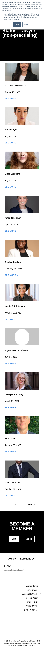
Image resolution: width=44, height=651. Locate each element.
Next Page (30, 504)
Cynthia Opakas (13, 262)
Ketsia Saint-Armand (15, 306)
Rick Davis (10, 438)
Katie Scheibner (13, 218)
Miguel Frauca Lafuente (16, 350)
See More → (12, 99)
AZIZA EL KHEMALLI (15, 85)
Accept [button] (17, 24)
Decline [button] (26, 24)
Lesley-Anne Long (14, 394)
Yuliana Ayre (11, 130)
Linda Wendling (12, 174)
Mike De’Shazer (12, 483)
